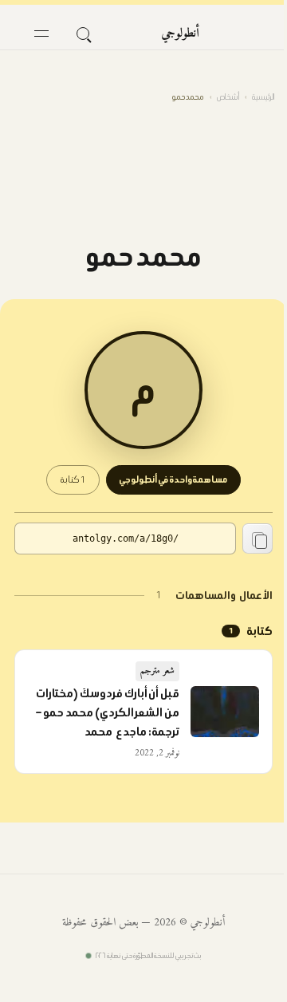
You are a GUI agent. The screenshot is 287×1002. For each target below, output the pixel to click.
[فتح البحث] (83, 33)
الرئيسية (263, 97)
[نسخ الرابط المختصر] (257, 538)
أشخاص (228, 97)
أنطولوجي (180, 33)
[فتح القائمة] (41, 33)
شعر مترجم (157, 671)
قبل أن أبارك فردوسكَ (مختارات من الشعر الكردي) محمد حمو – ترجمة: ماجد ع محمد (108, 712)
